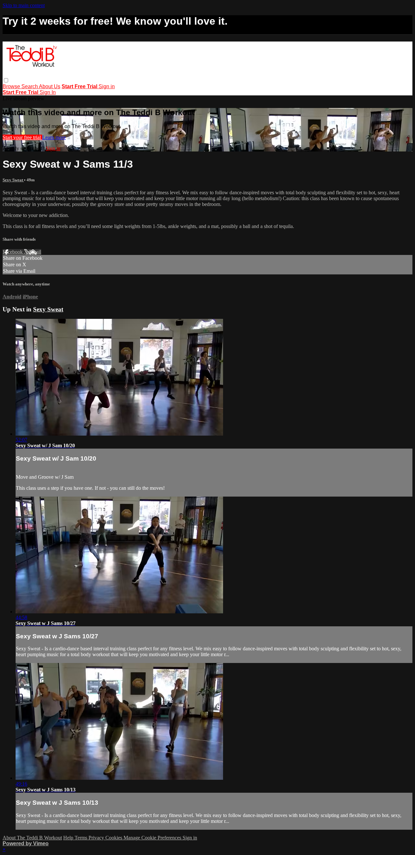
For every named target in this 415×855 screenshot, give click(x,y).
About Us (49, 86)
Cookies (114, 837)
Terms (82, 837)
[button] (6, 80)
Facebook (13, 252)
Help (69, 837)
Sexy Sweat (13, 179)
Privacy (97, 837)
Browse (12, 86)
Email (35, 252)
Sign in (107, 86)
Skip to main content (24, 5)
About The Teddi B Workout (32, 837)
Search (30, 86)
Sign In (48, 92)
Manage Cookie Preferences (153, 837)
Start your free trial (22, 137)
